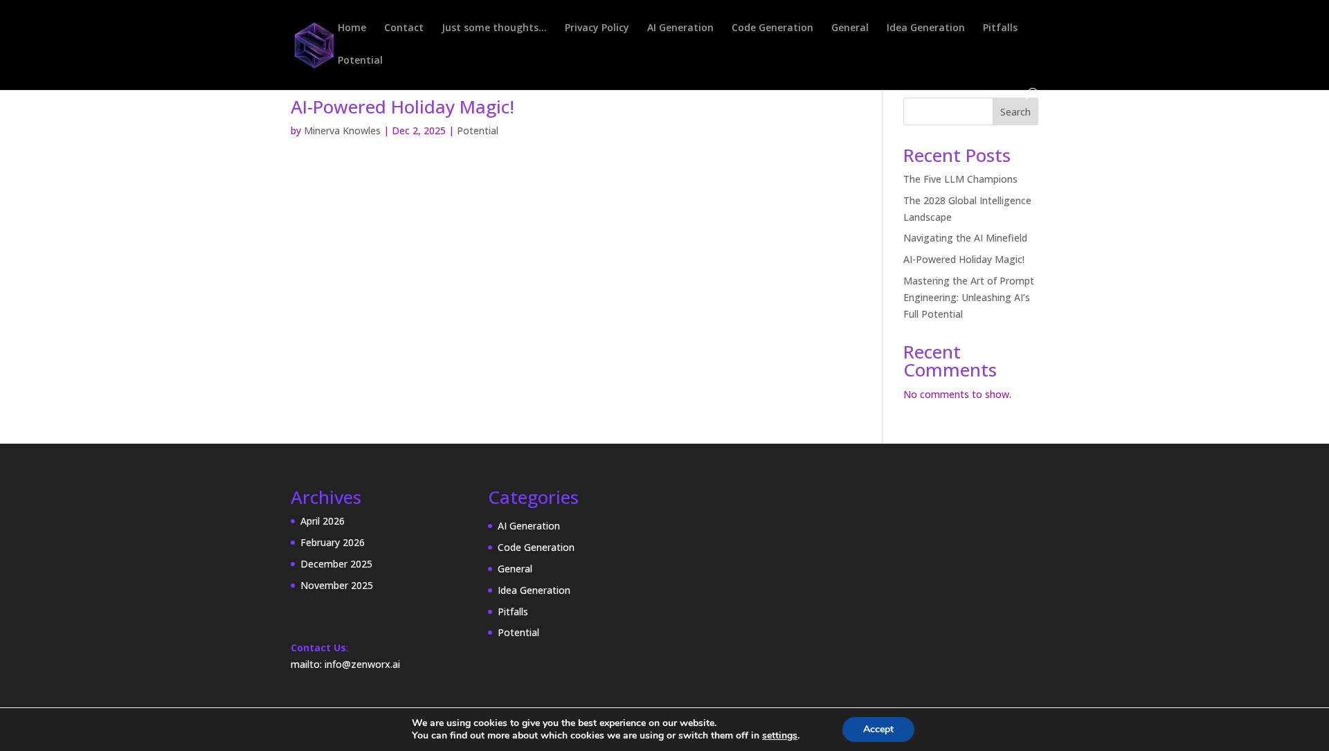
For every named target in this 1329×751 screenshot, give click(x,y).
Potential (360, 60)
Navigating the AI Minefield (965, 237)
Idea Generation (926, 28)
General (850, 28)
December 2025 (336, 563)
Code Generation (772, 28)
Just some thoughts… (494, 28)
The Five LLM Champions (960, 179)
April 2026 (322, 520)
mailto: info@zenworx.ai (345, 664)
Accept (878, 729)
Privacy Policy (597, 28)
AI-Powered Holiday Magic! (402, 106)
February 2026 (332, 542)
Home (352, 28)
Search (1015, 111)
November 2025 (336, 585)
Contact (404, 28)
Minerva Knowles (342, 130)
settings (779, 736)
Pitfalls (1000, 28)
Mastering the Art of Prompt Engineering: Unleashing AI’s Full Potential (968, 297)
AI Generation (680, 28)
